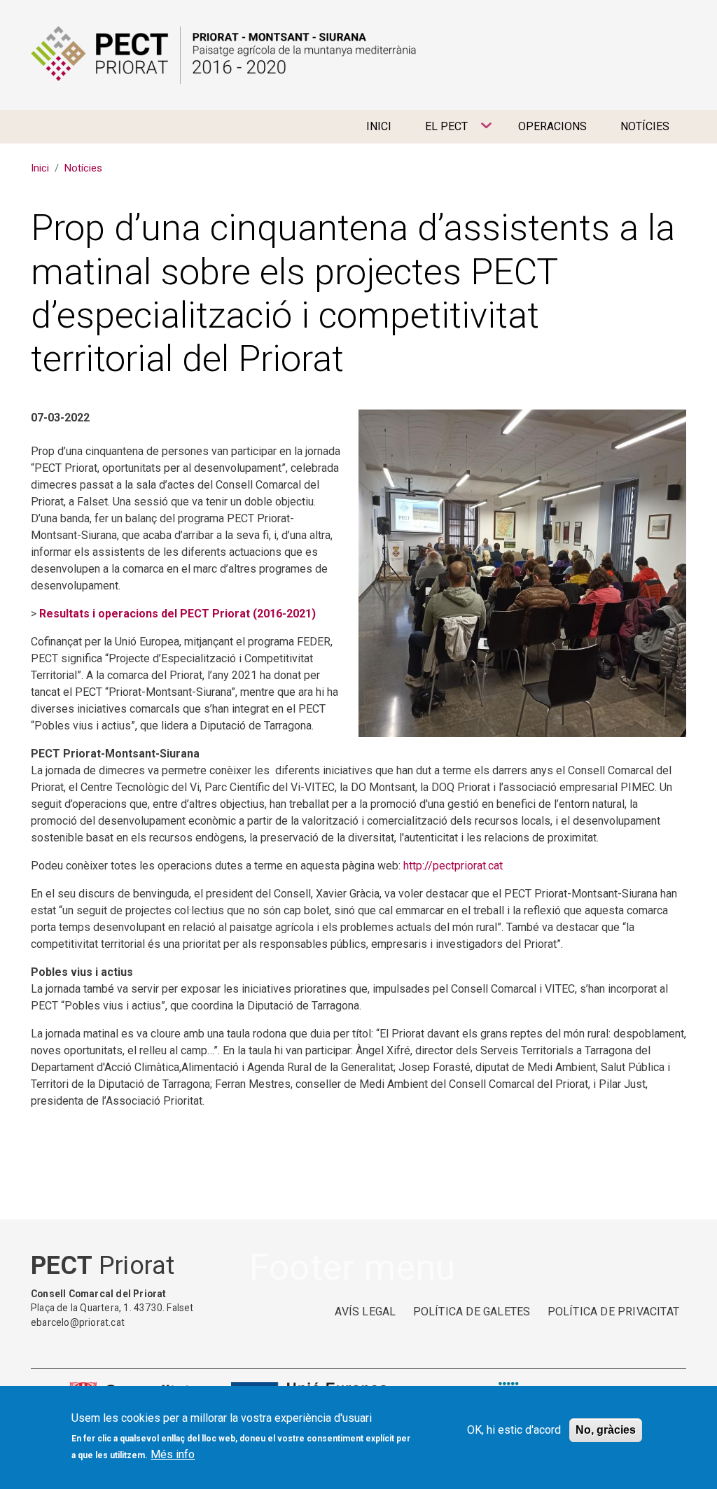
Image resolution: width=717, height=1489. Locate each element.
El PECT (438, 132)
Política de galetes (472, 1311)
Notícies (644, 126)
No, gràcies (606, 1430)
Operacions (552, 126)
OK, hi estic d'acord (514, 1429)
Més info (173, 1454)
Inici (378, 126)
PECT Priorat (223, 55)
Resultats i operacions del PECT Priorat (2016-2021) (177, 613)
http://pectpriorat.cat (453, 865)
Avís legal (365, 1311)
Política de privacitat (613, 1311)
